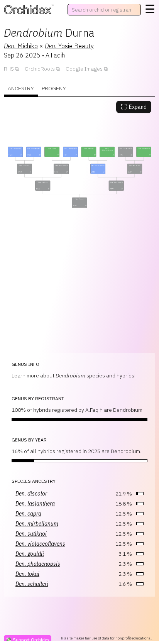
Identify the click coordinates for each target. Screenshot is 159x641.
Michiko (21, 46)
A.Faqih (55, 55)
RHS (9, 68)
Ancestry (21, 88)
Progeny (54, 88)
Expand (134, 106)
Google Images (84, 68)
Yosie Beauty (69, 46)
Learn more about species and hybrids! (73, 375)
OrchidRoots (40, 68)
